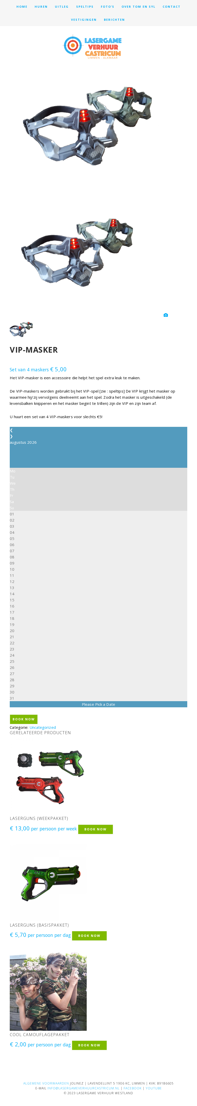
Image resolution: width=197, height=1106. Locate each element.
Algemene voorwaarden (46, 1083)
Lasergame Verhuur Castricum (98, 46)
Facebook (133, 1088)
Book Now (24, 719)
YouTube (154, 1088)
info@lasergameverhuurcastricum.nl (83, 1088)
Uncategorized (42, 727)
